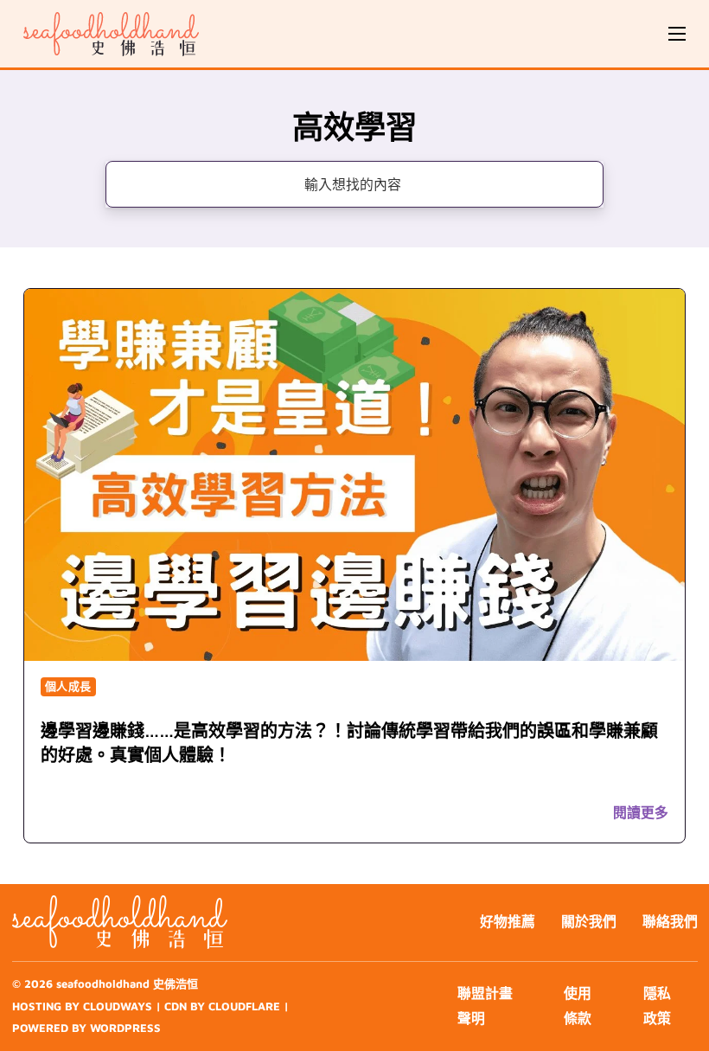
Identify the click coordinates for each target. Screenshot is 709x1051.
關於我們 (588, 921)
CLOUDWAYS (117, 1006)
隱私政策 (657, 1006)
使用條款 (577, 1006)
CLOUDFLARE (244, 1006)
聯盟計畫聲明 (485, 1006)
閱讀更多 (640, 812)
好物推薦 (507, 921)
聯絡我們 (670, 921)
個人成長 (68, 686)
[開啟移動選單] (677, 34)
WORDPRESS (125, 1028)
